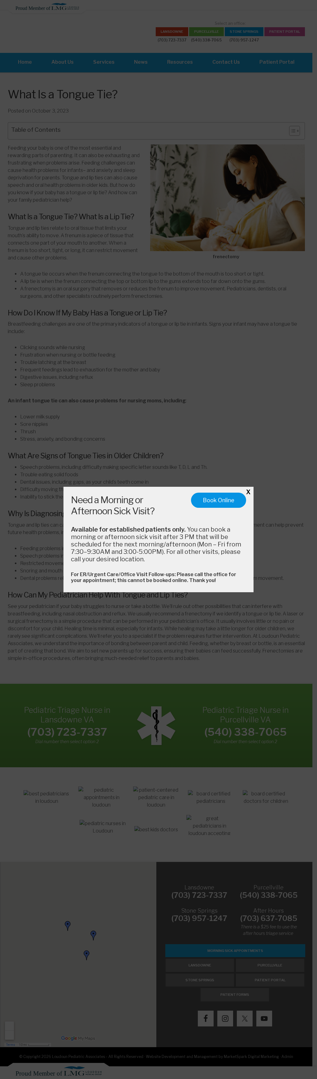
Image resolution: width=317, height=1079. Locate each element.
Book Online (218, 500)
